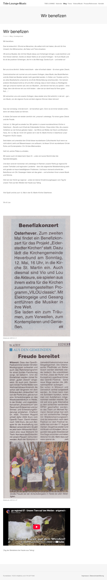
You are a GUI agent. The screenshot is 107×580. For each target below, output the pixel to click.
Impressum (85, 576)
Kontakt (101, 3)
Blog (65, 3)
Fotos (70, 3)
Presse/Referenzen (90, 3)
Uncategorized (18, 36)
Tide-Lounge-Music (14, 3)
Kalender (59, 3)
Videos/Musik (78, 3)
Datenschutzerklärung (97, 576)
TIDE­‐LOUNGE (49, 3)
